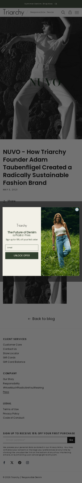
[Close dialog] (76, 209)
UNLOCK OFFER (22, 255)
